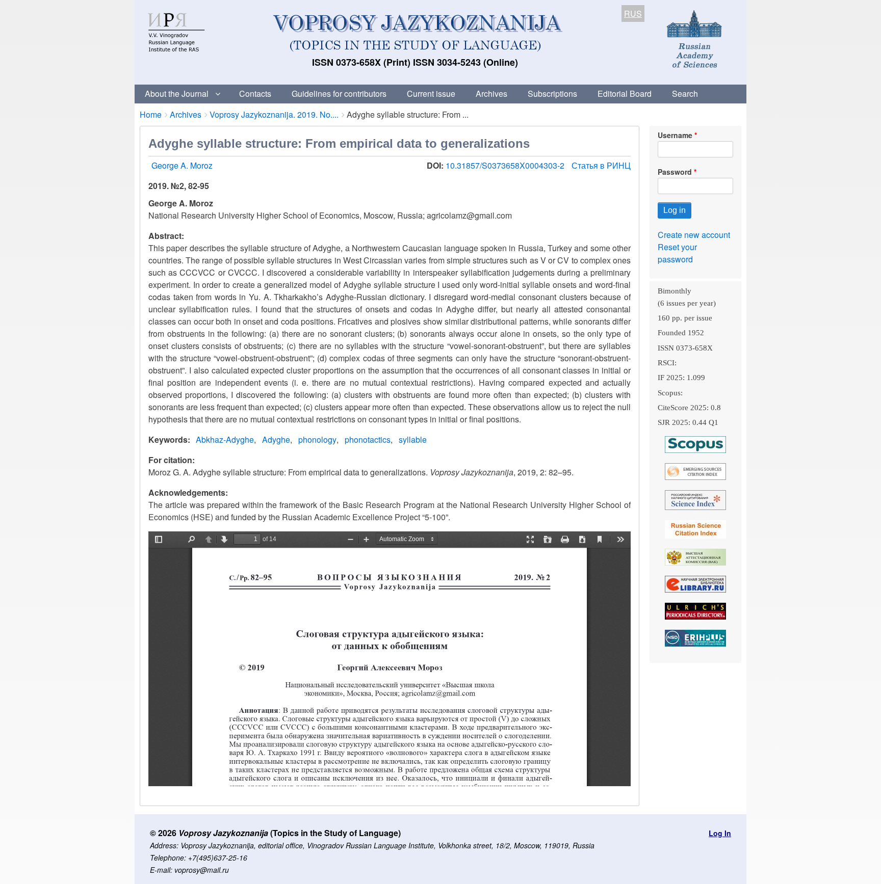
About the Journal (177, 93)
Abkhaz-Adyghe (225, 439)
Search (685, 93)
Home (151, 114)
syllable (413, 439)
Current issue (431, 93)
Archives (491, 93)
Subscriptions (552, 93)
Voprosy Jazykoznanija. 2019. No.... (274, 114)
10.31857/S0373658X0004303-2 (506, 165)
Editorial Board (625, 93)
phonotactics (368, 439)
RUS (633, 13)
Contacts (255, 93)
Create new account (694, 234)
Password (675, 172)
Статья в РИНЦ (601, 165)
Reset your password (677, 253)
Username (675, 135)
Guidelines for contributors (339, 93)
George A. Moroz (182, 165)
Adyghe (276, 439)
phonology (317, 439)
